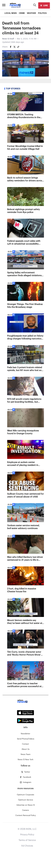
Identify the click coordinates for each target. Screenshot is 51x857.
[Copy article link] (18, 47)
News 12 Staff (8, 39)
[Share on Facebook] (11, 47)
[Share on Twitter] (14, 47)
